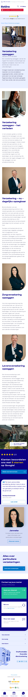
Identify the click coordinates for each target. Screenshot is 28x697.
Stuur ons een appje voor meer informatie (11, 620)
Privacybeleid (14, 675)
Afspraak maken (14, 541)
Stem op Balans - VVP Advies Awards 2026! (12, 10)
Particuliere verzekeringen (11, 568)
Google (12, 18)
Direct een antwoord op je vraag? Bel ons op (13, 606)
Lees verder (14, 502)
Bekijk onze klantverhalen (10, 472)
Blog (6, 23)
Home (2, 23)
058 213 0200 (7, 1)
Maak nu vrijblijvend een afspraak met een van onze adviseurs (12, 592)
